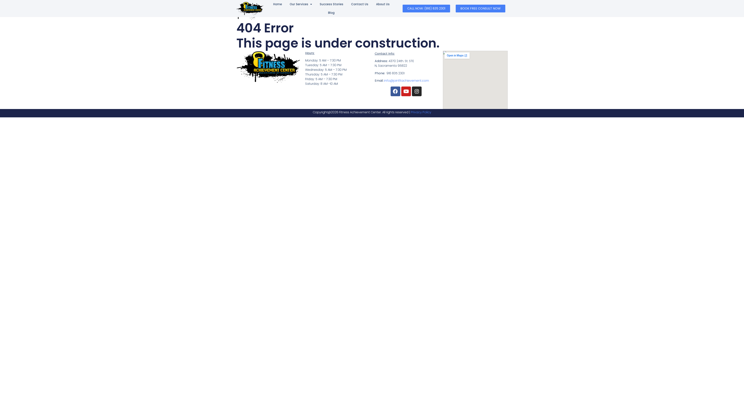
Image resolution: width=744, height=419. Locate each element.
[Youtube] (406, 91)
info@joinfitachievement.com (406, 80)
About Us (383, 4)
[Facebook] (395, 91)
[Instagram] (417, 91)
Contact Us (359, 4)
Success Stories (331, 4)
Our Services (299, 4)
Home (277, 4)
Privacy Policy (421, 112)
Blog (331, 13)
